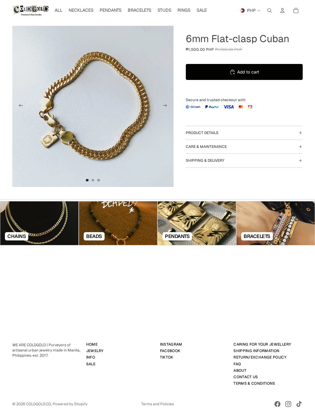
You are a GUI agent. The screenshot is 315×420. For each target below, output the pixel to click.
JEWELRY (95, 350)
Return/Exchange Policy (259, 357)
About (239, 370)
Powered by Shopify (70, 404)
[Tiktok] (299, 404)
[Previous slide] (19, 106)
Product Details (202, 132)
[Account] (282, 10)
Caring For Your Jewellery (262, 344)
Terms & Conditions (254, 383)
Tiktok (166, 357)
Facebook (170, 350)
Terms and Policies (157, 404)
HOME (92, 344)
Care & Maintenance (206, 146)
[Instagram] (288, 404)
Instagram (171, 344)
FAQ (237, 363)
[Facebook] (277, 404)
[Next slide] (166, 106)
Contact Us (245, 376)
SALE (90, 363)
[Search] (269, 10)
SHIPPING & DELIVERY (205, 160)
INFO (90, 357)
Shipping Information (256, 350)
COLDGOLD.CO (38, 404)
